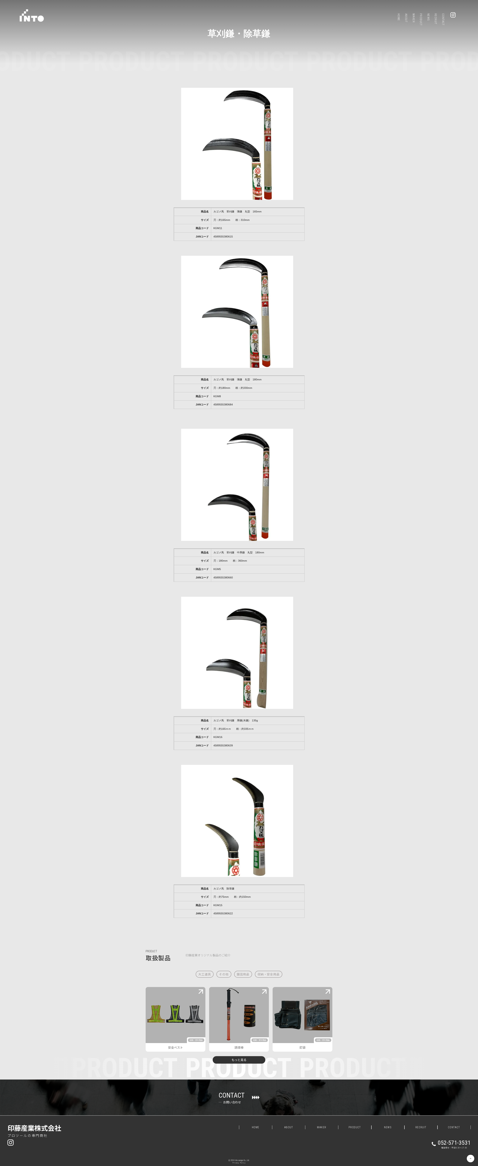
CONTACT (454, 1127)
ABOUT (288, 1127)
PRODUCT (151, 951)
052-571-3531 (454, 1142)
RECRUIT (420, 1127)
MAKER (321, 1127)
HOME (255, 1127)
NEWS (388, 1127)
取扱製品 (158, 957)
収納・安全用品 (196, 1040)
